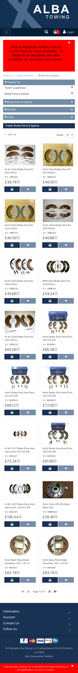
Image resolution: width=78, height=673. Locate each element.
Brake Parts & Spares (17, 93)
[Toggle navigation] (6, 32)
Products (7, 75)
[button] (39, 611)
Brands (11, 109)
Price (10, 117)
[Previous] (49, 592)
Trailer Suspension (25, 75)
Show (60, 134)
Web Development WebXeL (39, 656)
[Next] (55, 592)
